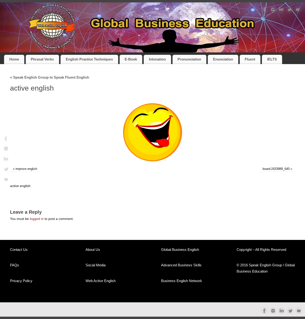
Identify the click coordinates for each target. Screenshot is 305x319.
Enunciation (223, 59)
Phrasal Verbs (42, 59)
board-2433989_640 (276, 169)
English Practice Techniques (89, 59)
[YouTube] (297, 10)
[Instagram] (272, 10)
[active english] (152, 130)
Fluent (250, 59)
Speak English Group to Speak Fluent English (49, 77)
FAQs (14, 265)
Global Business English (180, 250)
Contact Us (19, 250)
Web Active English (101, 281)
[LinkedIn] (281, 10)
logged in (37, 219)
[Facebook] (264, 10)
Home (14, 59)
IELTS (272, 59)
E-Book (131, 59)
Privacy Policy (21, 281)
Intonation (157, 59)
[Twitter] (289, 10)
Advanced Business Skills (181, 265)
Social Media (96, 265)
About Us (93, 250)
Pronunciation (189, 59)
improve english (26, 169)
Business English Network (181, 281)
